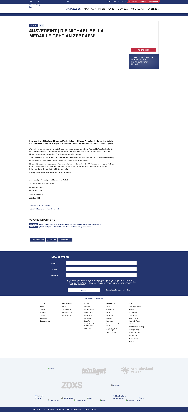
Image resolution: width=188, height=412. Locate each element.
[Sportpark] (157, 409)
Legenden (109, 321)
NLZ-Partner (132, 324)
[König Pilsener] (55, 400)
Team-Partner (132, 315)
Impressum (50, 409)
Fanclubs (87, 307)
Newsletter (111, 2)
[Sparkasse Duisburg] (133, 400)
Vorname (54, 269)
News (42, 26)
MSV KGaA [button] (137, 8)
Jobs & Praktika (111, 333)
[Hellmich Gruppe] (81, 400)
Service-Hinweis (127, 290)
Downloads (87, 328)
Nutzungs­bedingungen (74, 409)
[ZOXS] (72, 385)
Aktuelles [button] (73, 8)
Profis (64, 307)
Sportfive (131, 341)
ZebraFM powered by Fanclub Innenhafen (45, 209)
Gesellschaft (110, 309)
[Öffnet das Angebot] (143, 35)
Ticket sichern (143, 50)
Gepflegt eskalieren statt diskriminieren (91, 324)
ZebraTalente (66, 309)
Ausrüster (131, 309)
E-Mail (53, 263)
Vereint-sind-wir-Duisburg (136, 327)
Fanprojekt (87, 318)
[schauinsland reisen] (137, 368)
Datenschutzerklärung (113, 290)
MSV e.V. (122, 8)
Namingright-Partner (134, 307)
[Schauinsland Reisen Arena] (153, 409)
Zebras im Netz (45, 321)
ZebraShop (153, 2)
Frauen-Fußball (67, 315)
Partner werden (133, 338)
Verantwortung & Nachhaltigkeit (111, 329)
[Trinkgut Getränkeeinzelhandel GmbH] (94, 368)
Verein (108, 307)
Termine (42, 309)
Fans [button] (111, 8)
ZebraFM (87, 321)
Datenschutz (60, 409)
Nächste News (65, 240)
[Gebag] (107, 400)
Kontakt (94, 409)
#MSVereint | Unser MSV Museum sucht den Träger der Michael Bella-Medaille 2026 (70, 224)
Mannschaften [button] (94, 8)
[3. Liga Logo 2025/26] (94, 352)
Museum (109, 318)
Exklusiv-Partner (133, 318)
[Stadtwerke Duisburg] (42, 397)
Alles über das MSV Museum (41, 205)
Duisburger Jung (133, 330)
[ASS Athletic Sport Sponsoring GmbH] (120, 397)
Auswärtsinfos (88, 312)
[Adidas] (51, 368)
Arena (108, 312)
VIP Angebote (132, 335)
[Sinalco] (94, 398)
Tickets (143, 2)
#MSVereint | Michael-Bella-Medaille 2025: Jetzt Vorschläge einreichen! (65, 227)
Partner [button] (153, 8)
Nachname (55, 275)
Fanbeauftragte (89, 309)
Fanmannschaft (67, 312)
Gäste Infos (88, 315)
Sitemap (86, 409)
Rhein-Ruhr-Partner (134, 321)
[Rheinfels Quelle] (68, 398)
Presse (121, 2)
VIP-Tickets (133, 2)
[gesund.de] (115, 385)
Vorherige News (38, 240)
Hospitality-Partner (134, 332)
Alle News (52, 240)
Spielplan (43, 312)
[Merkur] (146, 398)
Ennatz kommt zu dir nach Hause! (114, 324)
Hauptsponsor (132, 312)
